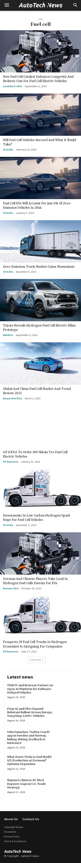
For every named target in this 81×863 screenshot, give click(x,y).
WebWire (8, 335)
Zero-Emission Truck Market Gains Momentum (38, 267)
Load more (35, 659)
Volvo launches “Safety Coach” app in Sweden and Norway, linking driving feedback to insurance (28, 737)
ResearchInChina (12, 398)
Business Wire (11, 588)
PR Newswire (10, 461)
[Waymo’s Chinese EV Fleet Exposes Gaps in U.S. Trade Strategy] (65, 786)
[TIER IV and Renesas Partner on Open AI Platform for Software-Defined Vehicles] (65, 691)
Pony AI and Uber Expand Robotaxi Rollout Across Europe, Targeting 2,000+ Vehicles (30, 712)
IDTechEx (8, 149)
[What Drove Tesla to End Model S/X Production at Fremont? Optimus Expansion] (65, 763)
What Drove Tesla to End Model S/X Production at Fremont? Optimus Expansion (29, 760)
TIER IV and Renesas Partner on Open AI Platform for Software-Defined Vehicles (30, 688)
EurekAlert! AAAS (12, 86)
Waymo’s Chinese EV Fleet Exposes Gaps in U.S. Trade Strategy (26, 783)
